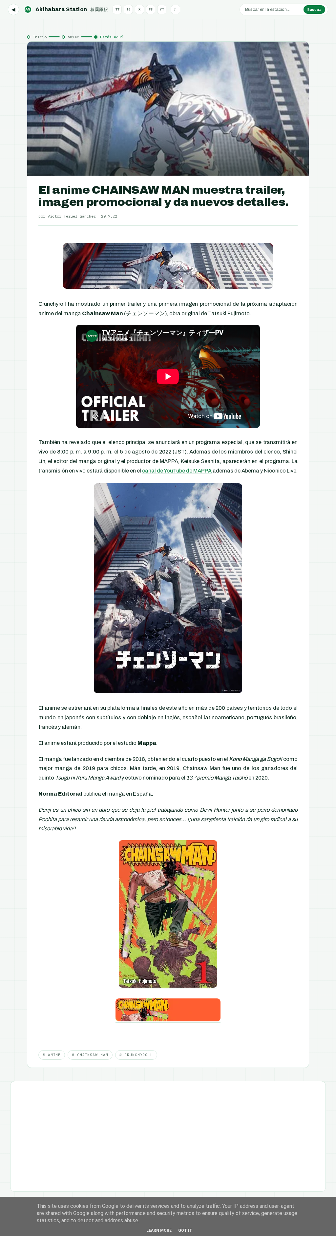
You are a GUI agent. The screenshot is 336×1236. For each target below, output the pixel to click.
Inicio (40, 36)
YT (162, 9)
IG (128, 9)
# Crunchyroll (136, 1055)
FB (151, 9)
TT (117, 9)
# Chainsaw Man (90, 1055)
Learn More (159, 1230)
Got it (185, 1230)
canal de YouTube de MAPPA (177, 470)
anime (73, 36)
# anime (52, 1055)
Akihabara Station (66, 9)
